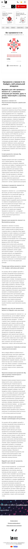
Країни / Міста (20, 27)
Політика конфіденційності (14, 523)
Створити (22, 6)
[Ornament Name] (5, 1)
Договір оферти (14, 520)
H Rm (8, 59)
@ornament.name (21, 505)
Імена (7, 27)
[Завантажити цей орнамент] (20, 65)
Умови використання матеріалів (14, 525)
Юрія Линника (19, 543)
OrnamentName (21, 542)
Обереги (13, 27)
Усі (3, 27)
